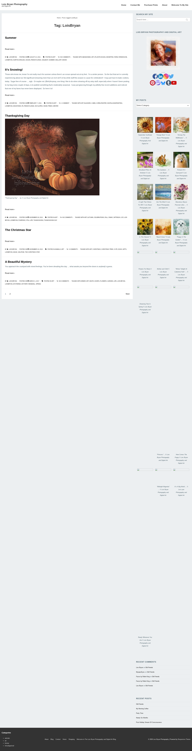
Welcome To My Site (179, 5)
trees (50, 106)
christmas (97, 249)
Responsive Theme (184, 739)
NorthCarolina (19, 60)
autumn (90, 217)
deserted (110, 57)
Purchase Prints (151, 5)
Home (123, 5)
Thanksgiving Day (17, 115)
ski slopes (39, 106)
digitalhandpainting (114, 103)
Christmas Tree (107, 249)
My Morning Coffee (142, 708)
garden (110, 281)
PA (22, 106)
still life (29, 220)
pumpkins (21, 220)
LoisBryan (9, 60)
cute (115, 249)
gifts (124, 249)
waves (64, 60)
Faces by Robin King (143, 676)
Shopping (72, 739)
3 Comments (73, 249)
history (7, 743)
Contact (58, 739)
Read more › (10, 49)
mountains (17, 106)
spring (38, 284)
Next (127, 294)
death (91, 281)
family (111, 217)
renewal (31, 284)
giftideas (117, 217)
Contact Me (135, 5)
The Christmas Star (18, 230)
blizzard (87, 103)
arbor (83, 281)
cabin (93, 103)
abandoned (86, 57)
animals (58, 249)
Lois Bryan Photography (14, 4)
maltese (21, 252)
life (115, 281)
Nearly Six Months (142, 718)
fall (106, 217)
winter (55, 106)
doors (97, 281)
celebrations (99, 217)
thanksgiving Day (50, 220)
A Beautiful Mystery (18, 261)
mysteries (17, 284)
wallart (58, 60)
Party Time (139, 713)
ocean (28, 60)
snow (45, 106)
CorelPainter (101, 103)
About (164, 5)
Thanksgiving (38, 220)
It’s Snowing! (14, 69)
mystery (25, 284)
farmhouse (123, 57)
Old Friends (149, 667)
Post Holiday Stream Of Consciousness (149, 722)
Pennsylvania (36, 60)
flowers (103, 281)
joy (122, 217)
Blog (52, 739)
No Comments (65, 57)
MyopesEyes (140, 672)
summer (52, 60)
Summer (10, 37)
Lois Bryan (121, 281)
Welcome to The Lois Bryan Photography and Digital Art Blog (96, 739)
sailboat (45, 60)
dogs (120, 249)
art (54, 57)
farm (116, 57)
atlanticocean (100, 57)
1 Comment (65, 103)
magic (15, 252)
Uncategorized (9, 746)
